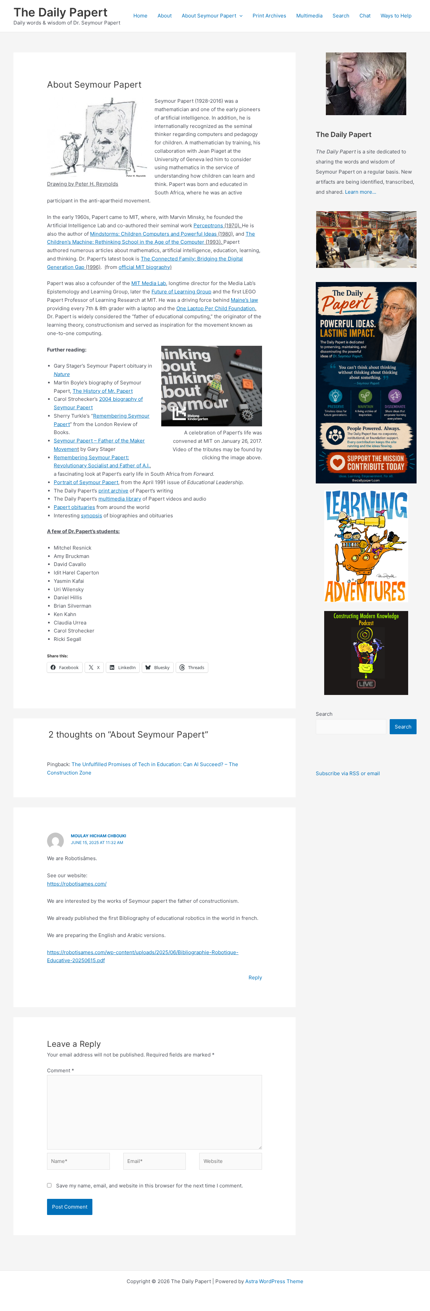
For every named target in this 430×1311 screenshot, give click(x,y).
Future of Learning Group (181, 291)
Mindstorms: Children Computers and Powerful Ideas (153, 234)
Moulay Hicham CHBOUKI (98, 835)
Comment (60, 1070)
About (165, 15)
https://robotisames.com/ (76, 884)
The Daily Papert (60, 12)
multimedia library (119, 499)
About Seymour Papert (209, 15)
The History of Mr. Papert (103, 391)
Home (140, 15)
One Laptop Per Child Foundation (215, 308)
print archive (113, 490)
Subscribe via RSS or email (348, 773)
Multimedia (309, 15)
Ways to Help (396, 15)
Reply (255, 977)
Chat (365, 15)
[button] (239, 16)
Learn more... (360, 192)
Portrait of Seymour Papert (86, 482)
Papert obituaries (74, 507)
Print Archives (269, 15)
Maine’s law (244, 300)
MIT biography (153, 267)
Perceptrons (208, 225)
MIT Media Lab (148, 283)
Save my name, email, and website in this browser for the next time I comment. (149, 1185)
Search (341, 15)
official (127, 267)
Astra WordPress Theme (274, 1281)
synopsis (91, 515)
